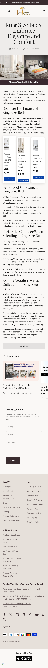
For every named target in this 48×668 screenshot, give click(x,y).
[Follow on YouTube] (37, 614)
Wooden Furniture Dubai (10, 540)
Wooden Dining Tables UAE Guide (12, 559)
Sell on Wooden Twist (11, 520)
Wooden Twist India (11, 516)
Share (25, 346)
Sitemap (6, 512)
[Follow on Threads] (24, 614)
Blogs (5, 503)
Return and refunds (35, 504)
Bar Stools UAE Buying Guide (12, 552)
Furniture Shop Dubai (11, 535)
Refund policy (32, 518)
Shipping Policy (33, 522)
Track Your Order (34, 487)
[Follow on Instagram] (17, 614)
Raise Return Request (36, 491)
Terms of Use (32, 496)
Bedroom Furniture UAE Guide (10, 567)
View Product (9, 179)
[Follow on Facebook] (4, 614)
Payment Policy (33, 509)
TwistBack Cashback (11, 507)
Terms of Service (33, 417)
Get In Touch (8, 491)
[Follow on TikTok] (43, 614)
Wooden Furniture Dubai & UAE (10, 574)
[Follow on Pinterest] (30, 614)
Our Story (7, 487)
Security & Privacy (34, 500)
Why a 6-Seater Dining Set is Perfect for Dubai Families (17, 386)
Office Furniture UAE (11, 547)
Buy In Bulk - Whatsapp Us (8, 497)
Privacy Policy (18, 417)
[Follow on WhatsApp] (4, 619)
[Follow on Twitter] (11, 614)
